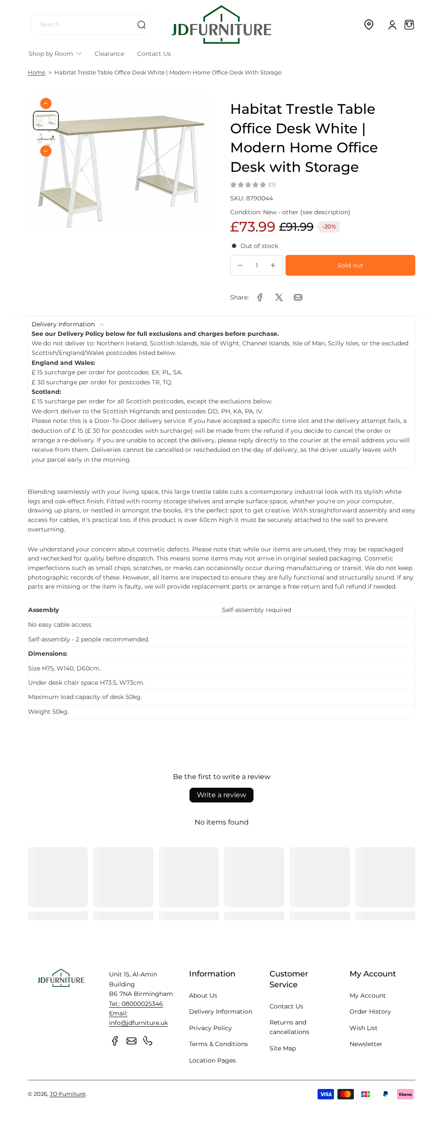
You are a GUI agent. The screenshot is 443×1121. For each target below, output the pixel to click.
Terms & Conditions (218, 1044)
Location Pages (212, 1060)
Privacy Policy (210, 1028)
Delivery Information (220, 1011)
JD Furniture (68, 1094)
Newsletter (366, 1044)
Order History (370, 1011)
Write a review (221, 795)
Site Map (283, 1048)
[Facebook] (115, 1041)
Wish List (364, 1028)
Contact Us (286, 1006)
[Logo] (221, 24)
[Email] (131, 1041)
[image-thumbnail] (46, 120)
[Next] (45, 151)
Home (36, 72)
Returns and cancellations (289, 1027)
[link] (260, 297)
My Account (368, 995)
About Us (203, 995)
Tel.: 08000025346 (136, 1004)
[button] (368, 24)
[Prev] (45, 103)
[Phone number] (148, 1041)
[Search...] (141, 25)
